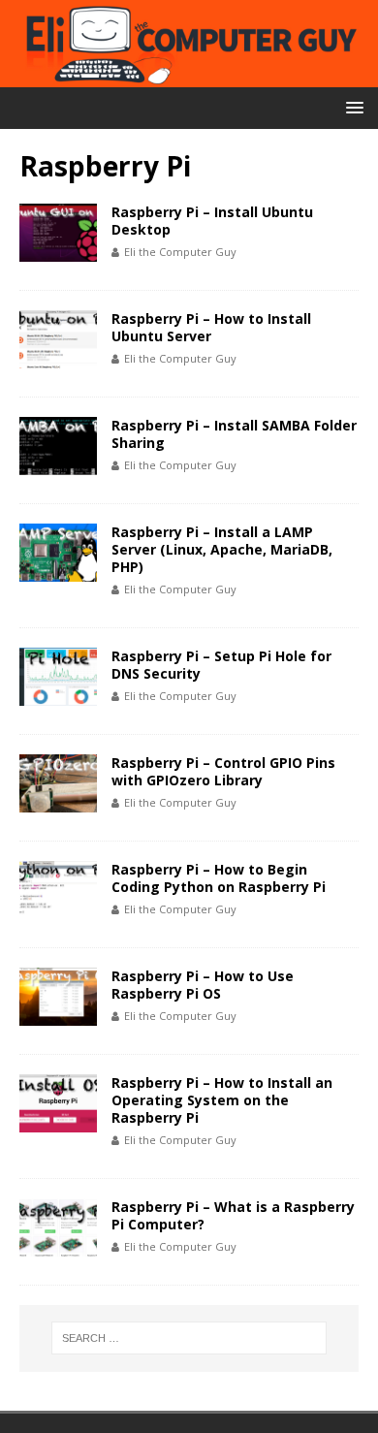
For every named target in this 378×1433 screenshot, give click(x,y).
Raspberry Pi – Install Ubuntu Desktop (212, 221)
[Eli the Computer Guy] (189, 76)
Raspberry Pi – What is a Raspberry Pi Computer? (233, 1215)
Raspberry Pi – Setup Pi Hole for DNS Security (221, 665)
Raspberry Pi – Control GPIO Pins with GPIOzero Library (223, 771)
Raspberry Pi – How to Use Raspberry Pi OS (202, 985)
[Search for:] (189, 1338)
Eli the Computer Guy (180, 251)
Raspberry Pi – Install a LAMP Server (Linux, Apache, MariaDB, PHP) (221, 549)
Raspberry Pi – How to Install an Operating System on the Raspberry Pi (221, 1100)
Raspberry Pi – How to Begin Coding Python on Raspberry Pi (218, 878)
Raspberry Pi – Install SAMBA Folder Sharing (234, 434)
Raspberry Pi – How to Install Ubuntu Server (211, 327)
